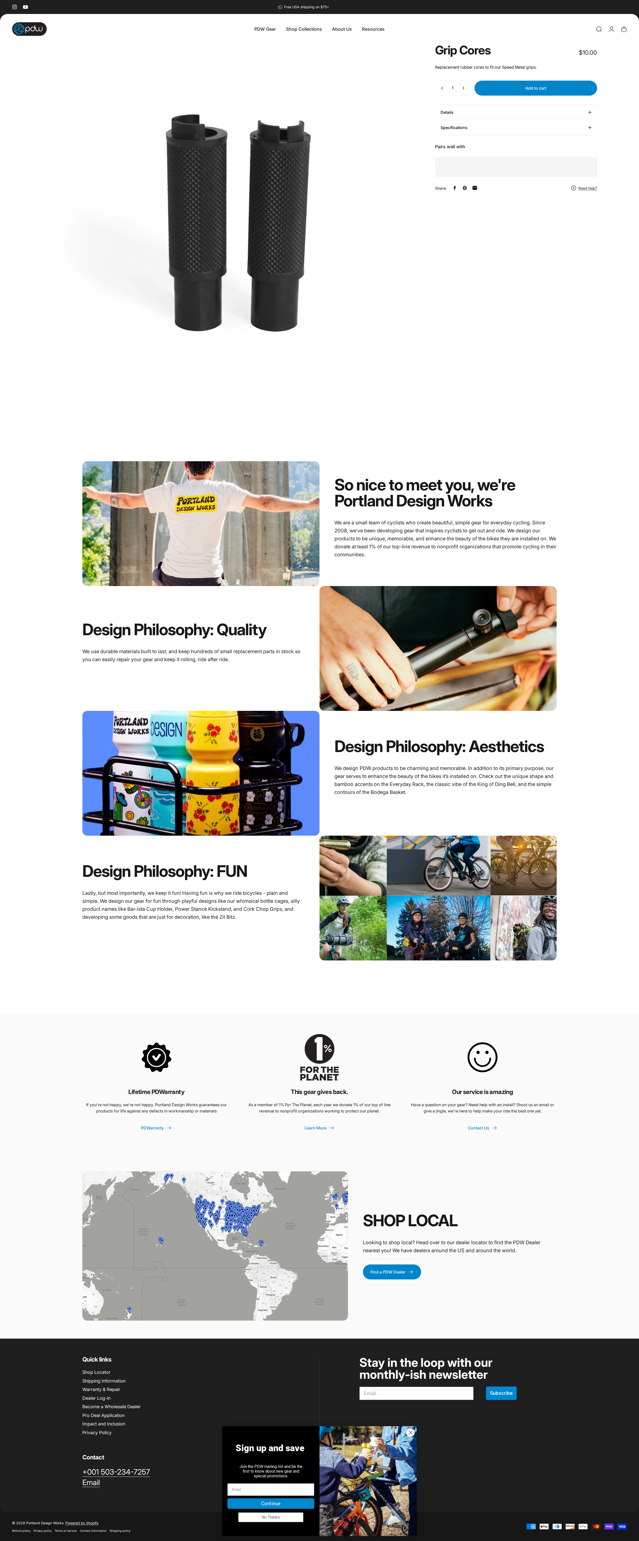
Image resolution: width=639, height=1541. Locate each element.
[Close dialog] (410, 1432)
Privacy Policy (97, 1432)
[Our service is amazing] (482, 1057)
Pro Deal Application (103, 1415)
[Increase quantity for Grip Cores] (464, 88)
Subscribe (501, 1393)
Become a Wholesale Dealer (111, 1406)
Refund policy (21, 1531)
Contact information (93, 1531)
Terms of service (66, 1531)
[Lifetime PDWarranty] (156, 1057)
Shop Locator (96, 1372)
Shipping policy (120, 1531)
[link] (116, 1472)
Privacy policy (42, 1531)
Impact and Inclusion (103, 1423)
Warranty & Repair (101, 1389)
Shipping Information (104, 1381)
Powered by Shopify (82, 1523)
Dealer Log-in (96, 1398)
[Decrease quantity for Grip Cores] (441, 88)
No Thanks (271, 1517)
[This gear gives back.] (319, 1057)
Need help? (587, 188)
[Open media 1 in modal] (231, 233)
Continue (271, 1504)
